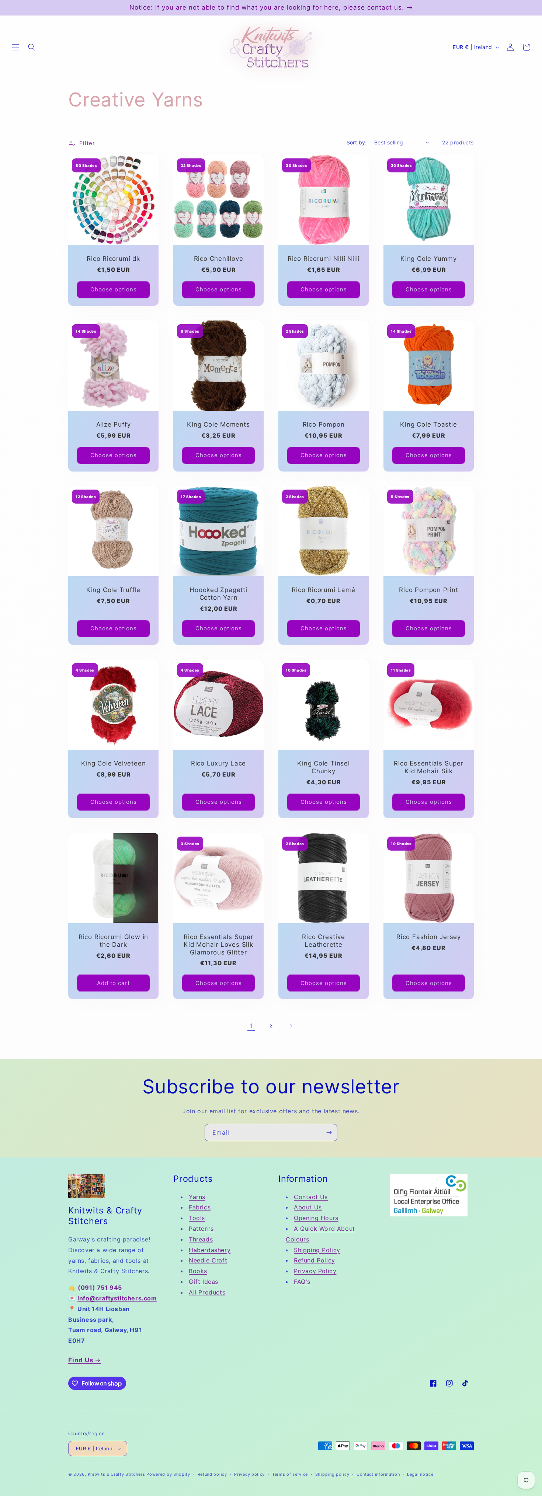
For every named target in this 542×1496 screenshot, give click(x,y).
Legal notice (420, 1474)
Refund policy (212, 1474)
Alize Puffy (113, 424)
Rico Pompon (324, 424)
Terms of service (290, 1474)
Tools (197, 1218)
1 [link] (251, 1025)
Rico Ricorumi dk (113, 258)
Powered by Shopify (168, 1474)
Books (198, 1271)
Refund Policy (314, 1260)
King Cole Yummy (428, 258)
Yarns (197, 1197)
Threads (201, 1239)
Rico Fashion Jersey (428, 936)
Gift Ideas (203, 1281)
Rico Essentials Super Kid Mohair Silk (428, 767)
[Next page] (291, 1025)
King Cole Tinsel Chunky (323, 767)
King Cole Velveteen (113, 763)
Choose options (113, 289)
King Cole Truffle (113, 589)
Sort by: (357, 142)
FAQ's (302, 1281)
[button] (15, 47)
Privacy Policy (315, 1271)
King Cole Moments (218, 424)
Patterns (201, 1228)
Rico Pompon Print (428, 589)
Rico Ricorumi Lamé (323, 589)
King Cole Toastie (428, 424)
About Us (308, 1207)
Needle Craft (208, 1260)
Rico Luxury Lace (218, 763)
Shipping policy (332, 1474)
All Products (207, 1292)
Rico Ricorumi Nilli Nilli (324, 258)
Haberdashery (209, 1250)
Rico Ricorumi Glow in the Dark (113, 940)
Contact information (378, 1474)
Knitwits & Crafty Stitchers (116, 1474)
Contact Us (311, 1197)
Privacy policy (249, 1474)
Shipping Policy (317, 1250)
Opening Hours (316, 1218)
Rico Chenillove (218, 258)
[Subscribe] (329, 1132)
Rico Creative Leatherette (323, 940)
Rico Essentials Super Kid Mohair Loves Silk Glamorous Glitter (218, 944)
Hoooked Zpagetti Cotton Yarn (218, 593)
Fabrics (200, 1207)
